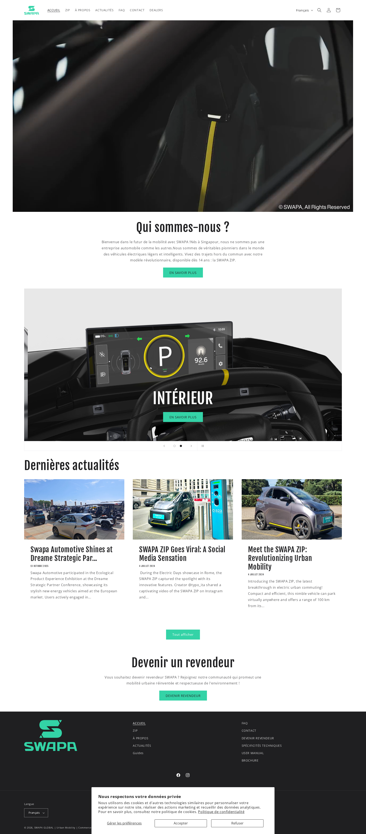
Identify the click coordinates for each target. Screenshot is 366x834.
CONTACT (249, 731)
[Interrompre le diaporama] (202, 446)
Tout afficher (183, 634)
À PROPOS (140, 738)
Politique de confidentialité (221, 811)
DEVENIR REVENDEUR (183, 696)
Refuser (237, 823)
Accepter (181, 823)
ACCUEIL (139, 723)
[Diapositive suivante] (191, 446)
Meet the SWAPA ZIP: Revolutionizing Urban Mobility (280, 558)
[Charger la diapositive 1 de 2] (174, 446)
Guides (138, 753)
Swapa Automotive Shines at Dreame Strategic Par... (71, 554)
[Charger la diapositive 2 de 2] (181, 446)
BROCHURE (250, 760)
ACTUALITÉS (142, 746)
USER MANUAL (253, 753)
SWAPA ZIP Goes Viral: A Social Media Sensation (182, 554)
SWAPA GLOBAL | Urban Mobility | (56, 827)
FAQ (245, 723)
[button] (319, 10)
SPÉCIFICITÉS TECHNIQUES (262, 746)
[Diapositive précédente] (164, 446)
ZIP (135, 731)
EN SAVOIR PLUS (183, 273)
